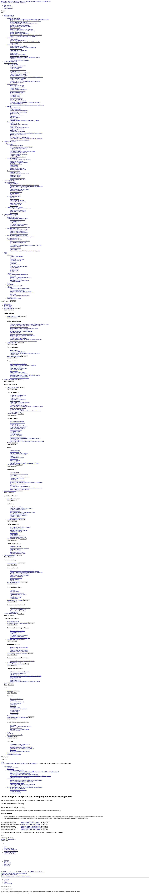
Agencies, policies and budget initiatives (20, 187)
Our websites (10, 284)
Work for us (10, 273)
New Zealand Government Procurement (17, 235)
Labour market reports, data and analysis (20, 72)
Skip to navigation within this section (41, 1)
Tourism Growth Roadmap (16, 161)
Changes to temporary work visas (18, 148)
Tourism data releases (15, 175)
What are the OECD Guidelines (18, 788)
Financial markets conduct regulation (19, 110)
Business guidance (14, 88)
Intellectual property (15, 117)
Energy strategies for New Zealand (18, 50)
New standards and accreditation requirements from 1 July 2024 (25, 245)
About (5, 846)
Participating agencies (15, 246)
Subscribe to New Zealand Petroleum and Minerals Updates (25, 57)
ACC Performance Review (16, 82)
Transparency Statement (16, 279)
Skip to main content (6, 1)
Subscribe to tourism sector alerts (18, 169)
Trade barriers (10, 769)
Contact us (9, 287)
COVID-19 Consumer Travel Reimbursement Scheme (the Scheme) (27, 105)
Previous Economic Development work (19, 140)
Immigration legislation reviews (17, 157)
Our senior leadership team (16, 256)
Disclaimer (6, 881)
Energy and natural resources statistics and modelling (23, 47)
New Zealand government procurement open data (22, 236)
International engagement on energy (19, 56)
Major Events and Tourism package (19, 162)
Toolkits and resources (15, 248)
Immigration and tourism (10, 852)
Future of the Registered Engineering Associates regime (23, 36)
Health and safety (14, 68)
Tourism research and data (13, 171)
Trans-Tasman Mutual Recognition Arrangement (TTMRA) (24, 120)
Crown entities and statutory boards (18, 266)
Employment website (15, 71)
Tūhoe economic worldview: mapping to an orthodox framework (26, 138)
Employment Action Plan (16, 67)
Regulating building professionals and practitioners (22, 30)
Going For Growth (14, 123)
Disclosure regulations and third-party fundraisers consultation (25, 102)
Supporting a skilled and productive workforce (21, 29)
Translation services (15, 243)
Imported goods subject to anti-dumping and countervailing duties (26, 780)
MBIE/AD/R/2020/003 (30, 826)
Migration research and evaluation (18, 152)
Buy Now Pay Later (15, 95)
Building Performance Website (17, 32)
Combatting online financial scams (18, 89)
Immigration (10, 144)
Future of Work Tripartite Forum (18, 74)
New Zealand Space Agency (14, 196)
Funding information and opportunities (19, 189)
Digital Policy (13, 126)
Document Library (8, 8)
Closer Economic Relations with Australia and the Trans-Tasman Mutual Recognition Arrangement (34, 771)
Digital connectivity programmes (18, 210)
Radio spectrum (14, 213)
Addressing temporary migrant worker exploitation (22, 151)
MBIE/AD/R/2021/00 (30, 822)
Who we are (10, 255)
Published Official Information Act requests (20, 277)
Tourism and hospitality (12, 158)
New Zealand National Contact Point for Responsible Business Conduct (24, 787)
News (8, 283)
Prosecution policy (14, 270)
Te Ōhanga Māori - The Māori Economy (20, 137)
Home (2, 762)
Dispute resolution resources (17, 225)
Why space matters (14, 199)
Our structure (13, 257)
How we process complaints (17, 290)
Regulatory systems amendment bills (19, 232)
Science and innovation (12, 183)
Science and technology (9, 853)
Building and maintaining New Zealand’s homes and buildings (25, 21)
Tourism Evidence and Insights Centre (19, 173)
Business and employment (7, 763)
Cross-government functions (11, 851)
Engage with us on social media (14, 286)
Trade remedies (33, 763)
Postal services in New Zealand (17, 211)
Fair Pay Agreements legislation (18, 78)
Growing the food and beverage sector (19, 127)
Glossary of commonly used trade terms (20, 785)
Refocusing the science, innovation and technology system (24, 185)
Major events (13, 130)
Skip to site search (27, 1)
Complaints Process (15, 791)
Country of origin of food (16, 98)
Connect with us (14, 206)
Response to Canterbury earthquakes (19, 22)
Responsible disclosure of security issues (20, 295)
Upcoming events (11, 297)
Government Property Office (14, 238)
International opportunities (16, 190)
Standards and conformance (17, 114)
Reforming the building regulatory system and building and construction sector (29, 19)
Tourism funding (14, 165)
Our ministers (13, 262)
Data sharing (13, 276)
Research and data (14, 193)
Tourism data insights (15, 176)
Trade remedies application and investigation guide (22, 784)
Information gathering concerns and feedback (21, 291)
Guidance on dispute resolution (17, 220)
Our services (13, 263)
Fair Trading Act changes (16, 99)
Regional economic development (18, 134)
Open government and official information (17, 274)
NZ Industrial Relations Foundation (19, 75)
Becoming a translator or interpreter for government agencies (25, 250)
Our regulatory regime (15, 204)
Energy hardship (14, 53)
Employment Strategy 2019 (17, 79)
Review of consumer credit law (17, 92)
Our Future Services (15, 155)
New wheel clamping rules (16, 103)
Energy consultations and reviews (18, 46)
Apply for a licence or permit (17, 200)
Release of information (15, 281)
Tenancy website (14, 43)
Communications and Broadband (15, 207)
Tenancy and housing (12, 37)
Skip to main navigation (17, 1)
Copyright (6, 879)
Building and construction (13, 18)
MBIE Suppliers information (14, 298)
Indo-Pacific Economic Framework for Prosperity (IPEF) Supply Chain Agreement (30, 776)
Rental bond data (14, 39)
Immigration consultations (16, 145)
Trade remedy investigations (17, 783)
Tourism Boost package (16, 164)
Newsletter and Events (15, 792)
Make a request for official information (19, 280)
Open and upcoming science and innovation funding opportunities (26, 186)
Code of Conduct (14, 269)
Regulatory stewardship (13, 228)
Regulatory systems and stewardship (19, 229)
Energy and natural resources (14, 44)
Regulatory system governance (17, 231)
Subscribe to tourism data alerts (17, 179)
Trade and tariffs (14, 116)
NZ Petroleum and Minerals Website (19, 58)
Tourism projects (14, 166)
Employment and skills (12, 64)
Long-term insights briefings (17, 129)
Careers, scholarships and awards (18, 201)
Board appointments (15, 267)
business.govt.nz (14, 119)
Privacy (6, 882)
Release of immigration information (18, 154)
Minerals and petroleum (16, 49)
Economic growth (11, 122)
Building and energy (9, 848)
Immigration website (15, 150)
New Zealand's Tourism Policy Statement (20, 159)
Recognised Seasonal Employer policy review (21, 147)
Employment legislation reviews (18, 65)
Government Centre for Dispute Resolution (17, 218)
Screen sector (13, 136)
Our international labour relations (18, 70)
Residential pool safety (15, 28)
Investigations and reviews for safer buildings (21, 26)
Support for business (15, 107)
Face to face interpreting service (18, 242)
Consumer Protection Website (17, 86)
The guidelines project (15, 249)
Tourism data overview (15, 172)
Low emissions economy (16, 51)
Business (9, 106)
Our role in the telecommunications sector (20, 208)
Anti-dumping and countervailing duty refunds (21, 781)
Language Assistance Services (14, 239)
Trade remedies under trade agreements (19, 777)
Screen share (13, 294)
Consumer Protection (12, 84)
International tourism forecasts (17, 178)
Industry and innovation (16, 203)
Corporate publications (15, 260)
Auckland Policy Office (13, 217)
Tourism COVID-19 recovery (17, 168)
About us (12, 197)
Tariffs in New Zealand (12, 767)
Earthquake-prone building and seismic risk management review (26, 35)
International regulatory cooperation (19, 234)
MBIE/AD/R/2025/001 (31, 827)
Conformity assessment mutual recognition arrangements (24, 774)
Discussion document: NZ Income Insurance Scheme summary (25, 81)
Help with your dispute (15, 221)
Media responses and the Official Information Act (22, 293)
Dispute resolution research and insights (20, 227)
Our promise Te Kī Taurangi (17, 259)
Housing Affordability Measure (17, 40)
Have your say (7, 5)
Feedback (6, 861)
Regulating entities (14, 113)
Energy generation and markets (17, 54)
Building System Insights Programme (19, 33)
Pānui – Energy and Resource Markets (19, 60)
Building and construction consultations (19, 25)
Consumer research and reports (17, 91)
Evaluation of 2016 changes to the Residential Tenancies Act (25, 42)
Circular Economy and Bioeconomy (19, 124)
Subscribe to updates (15, 194)
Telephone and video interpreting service (20, 241)
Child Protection (14, 272)
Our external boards (15, 264)
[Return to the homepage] (13, 2)
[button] (75, 840)
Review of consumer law (16, 93)
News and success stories (16, 192)
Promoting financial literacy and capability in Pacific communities (26, 133)
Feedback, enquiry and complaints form (20, 288)
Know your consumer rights (17, 85)
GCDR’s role (13, 222)
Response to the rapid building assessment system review (24, 23)
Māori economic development (17, 131)
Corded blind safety (15, 96)
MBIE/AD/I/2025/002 (30, 829)
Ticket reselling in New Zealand (18, 100)
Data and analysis (8, 6)
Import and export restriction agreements (20, 773)
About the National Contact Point (18, 790)
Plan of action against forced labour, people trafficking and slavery (26, 77)
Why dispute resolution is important (19, 224)
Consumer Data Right (15, 109)
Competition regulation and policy (18, 112)
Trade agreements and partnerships (15, 770)
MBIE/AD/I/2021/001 (30, 824)
